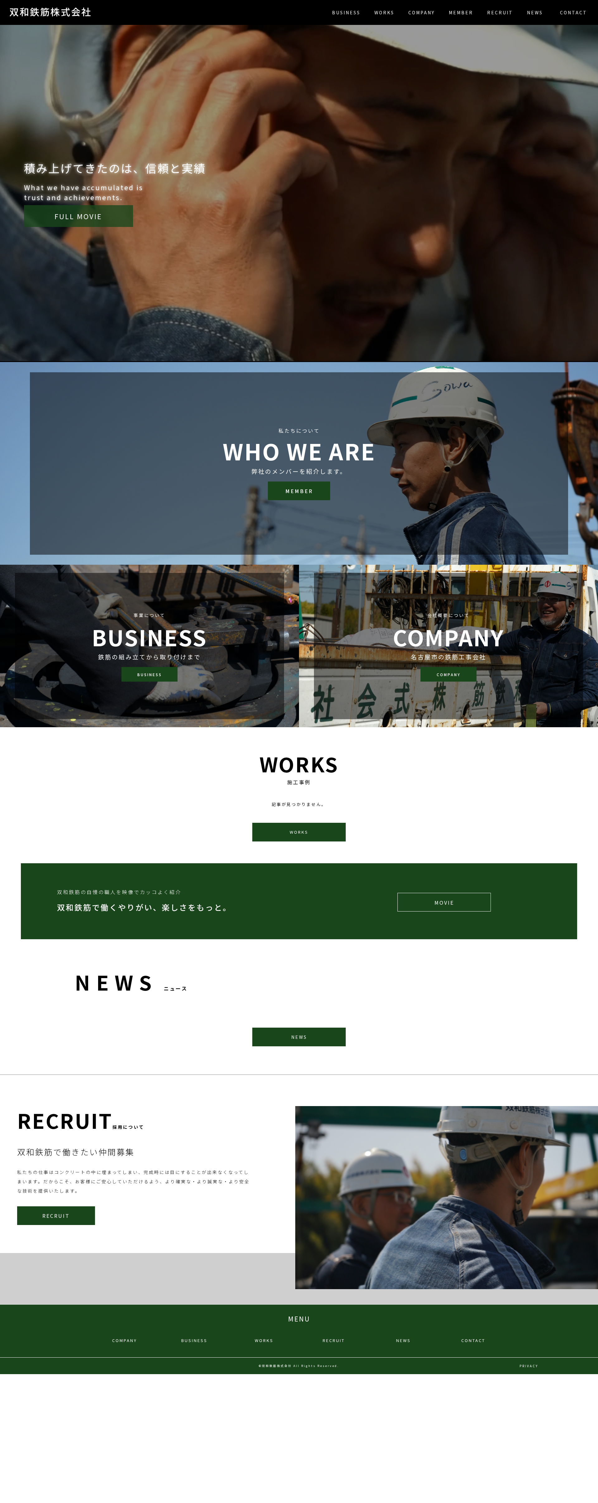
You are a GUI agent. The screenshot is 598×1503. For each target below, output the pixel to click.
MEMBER (461, 12)
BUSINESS (346, 12)
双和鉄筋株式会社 (50, 11)
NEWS (535, 12)
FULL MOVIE (78, 216)
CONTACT (573, 12)
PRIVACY (529, 1366)
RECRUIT (500, 12)
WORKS (384, 12)
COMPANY (421, 12)
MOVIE (444, 902)
